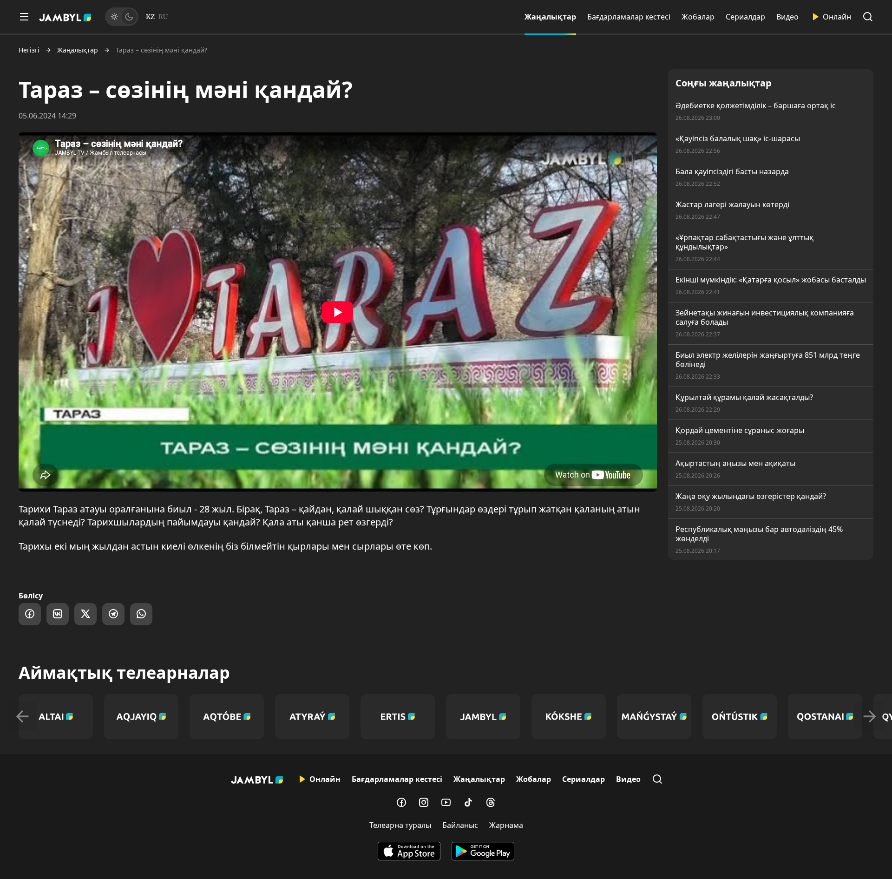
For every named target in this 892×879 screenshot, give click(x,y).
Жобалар (698, 17)
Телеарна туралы (400, 825)
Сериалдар (745, 17)
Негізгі (29, 50)
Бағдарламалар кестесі (628, 17)
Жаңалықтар (550, 17)
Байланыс (460, 825)
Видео (787, 17)
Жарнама (506, 825)
